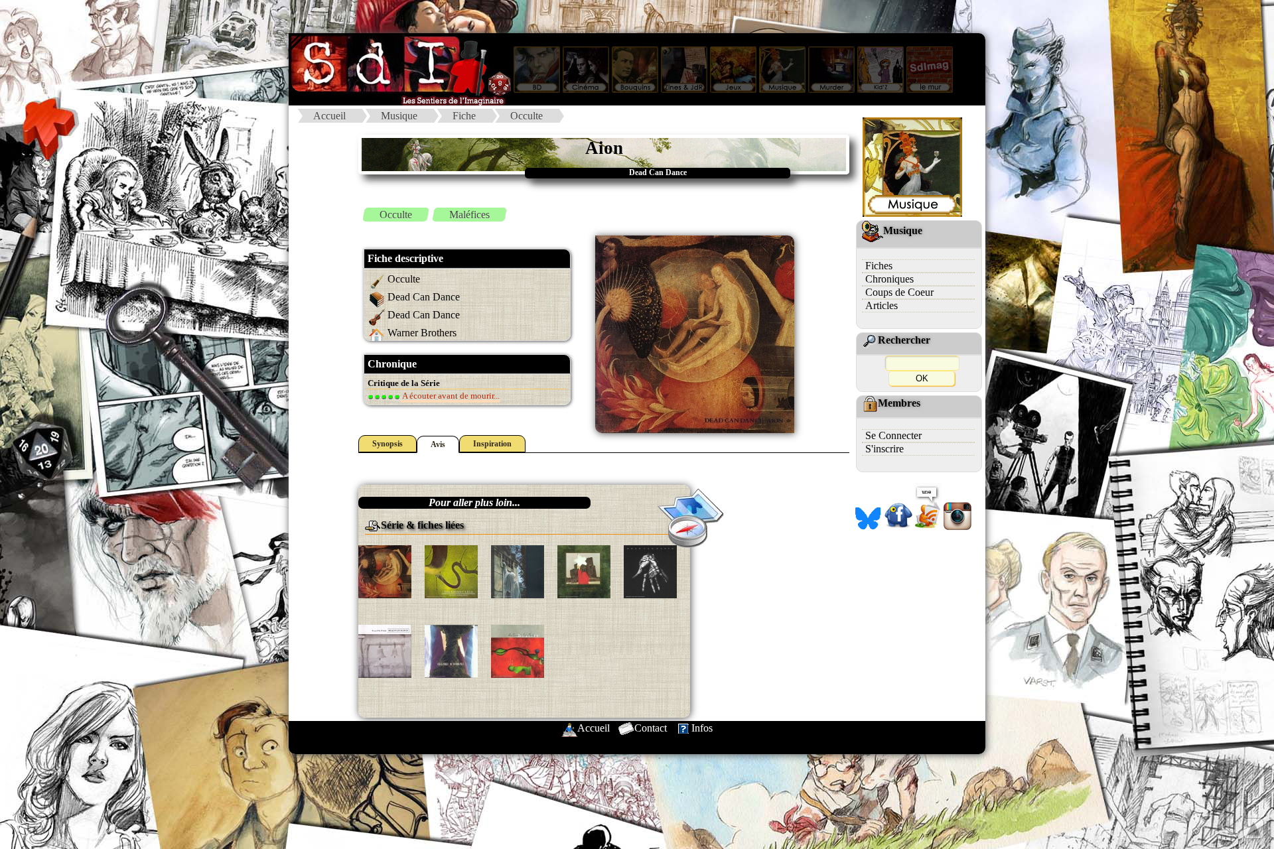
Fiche (464, 115)
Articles (881, 305)
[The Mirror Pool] (451, 650)
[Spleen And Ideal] (583, 570)
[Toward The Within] (384, 650)
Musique (399, 115)
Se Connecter (893, 435)
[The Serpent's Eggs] (451, 570)
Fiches (878, 265)
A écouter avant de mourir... (450, 396)
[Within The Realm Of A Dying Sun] (517, 570)
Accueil (329, 115)
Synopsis (387, 443)
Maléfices (469, 214)
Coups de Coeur (899, 292)
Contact (650, 728)
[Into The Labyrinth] (650, 570)
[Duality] (517, 650)
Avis (438, 444)
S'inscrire (884, 448)
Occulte (526, 115)
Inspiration (492, 443)
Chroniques (889, 279)
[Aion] (384, 570)
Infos (702, 728)
